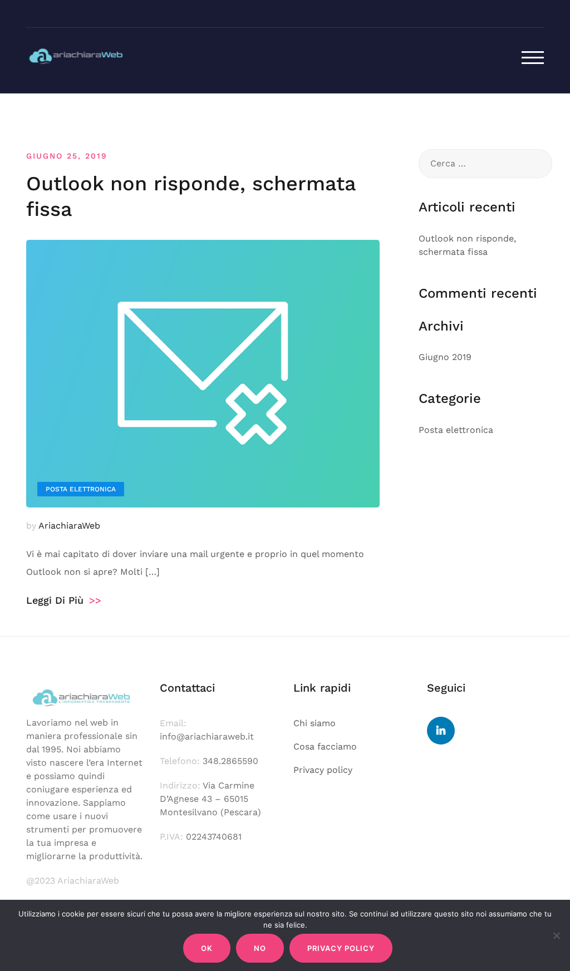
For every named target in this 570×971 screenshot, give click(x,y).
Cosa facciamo (325, 746)
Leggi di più (63, 600)
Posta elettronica (81, 489)
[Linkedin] (441, 731)
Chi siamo (314, 723)
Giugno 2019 (445, 357)
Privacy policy (322, 770)
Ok (207, 948)
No (260, 948)
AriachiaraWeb (69, 525)
